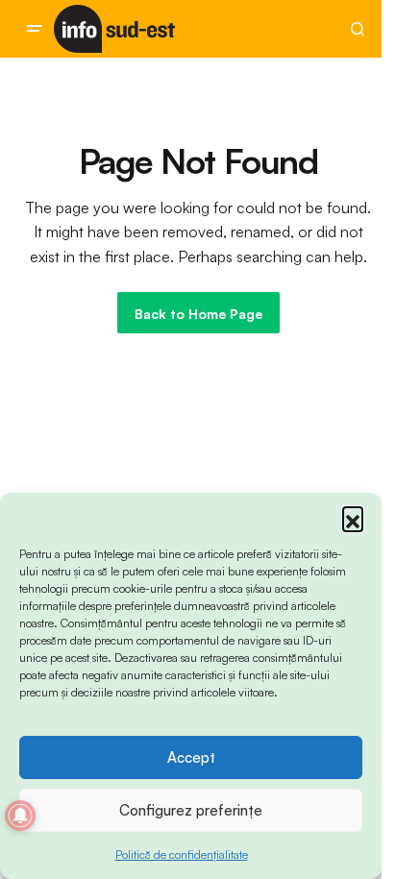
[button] (352, 516)
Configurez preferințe (190, 810)
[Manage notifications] (20, 815)
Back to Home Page (198, 313)
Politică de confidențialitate (181, 854)
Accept (191, 757)
